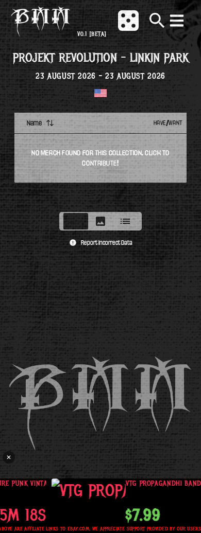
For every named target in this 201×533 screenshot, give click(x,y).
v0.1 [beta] (91, 34)
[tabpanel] (100, 159)
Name (34, 123)
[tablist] (100, 221)
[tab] (75, 221)
